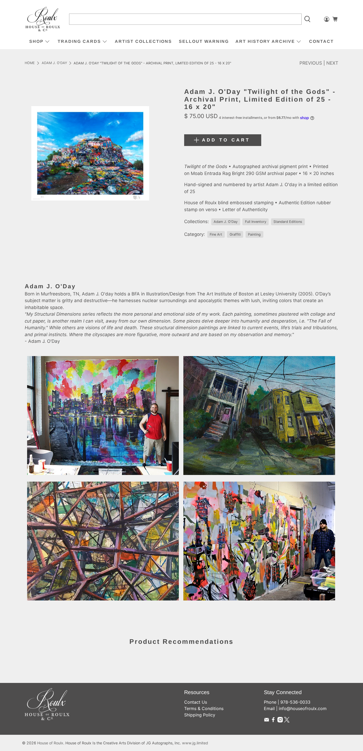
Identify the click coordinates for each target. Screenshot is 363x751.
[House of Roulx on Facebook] (273, 721)
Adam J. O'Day (54, 63)
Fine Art (216, 234)
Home (30, 63)
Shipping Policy (199, 714)
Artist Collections (143, 41)
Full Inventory (255, 222)
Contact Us (195, 702)
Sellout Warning (204, 41)
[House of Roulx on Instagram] (280, 721)
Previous (310, 63)
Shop (36, 41)
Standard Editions (287, 222)
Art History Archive (265, 41)
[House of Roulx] (43, 19)
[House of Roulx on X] (286, 721)
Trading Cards (79, 41)
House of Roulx (50, 743)
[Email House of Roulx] (266, 721)
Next (332, 63)
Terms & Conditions (203, 708)
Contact (321, 41)
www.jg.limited (195, 743)
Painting (254, 234)
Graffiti (235, 234)
